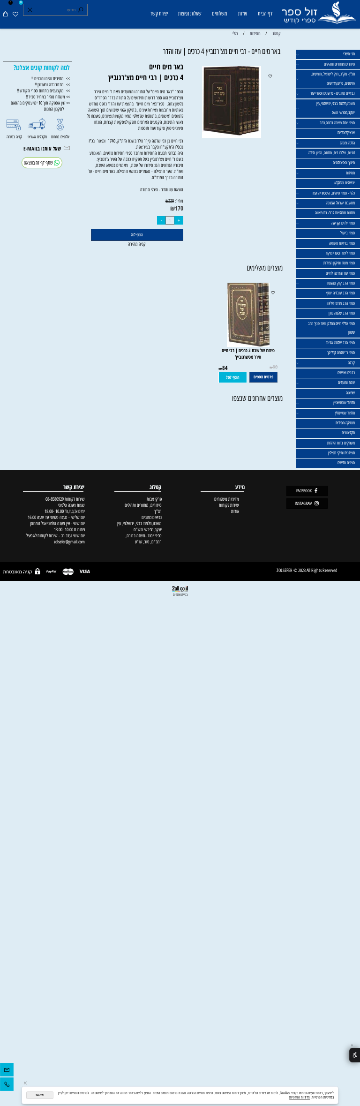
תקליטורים (348, 432)
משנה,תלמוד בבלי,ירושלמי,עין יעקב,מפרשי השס (335, 108)
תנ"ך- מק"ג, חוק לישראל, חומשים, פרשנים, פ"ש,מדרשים (333, 79)
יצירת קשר (159, 13)
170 (179, 208)
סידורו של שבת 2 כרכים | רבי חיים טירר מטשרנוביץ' (248, 353)
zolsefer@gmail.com (68, 542)
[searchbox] (55, 10)
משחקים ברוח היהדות (341, 443)
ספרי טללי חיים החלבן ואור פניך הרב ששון (331, 328)
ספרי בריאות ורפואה (342, 243)
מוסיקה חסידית (345, 423)
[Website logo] (318, 15)
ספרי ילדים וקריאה (343, 223)
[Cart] (5, 14)
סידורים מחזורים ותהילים (339, 64)
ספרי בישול (347, 233)
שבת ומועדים (346, 382)
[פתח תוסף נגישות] (354, 1055)
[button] (232, 378)
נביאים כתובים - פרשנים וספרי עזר (332, 93)
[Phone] (6, 1085)
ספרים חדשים (346, 462)
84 (225, 368)
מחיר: (178, 201)
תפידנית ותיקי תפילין (341, 453)
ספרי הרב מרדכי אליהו (341, 303)
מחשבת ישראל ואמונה (340, 203)
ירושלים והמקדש (344, 183)
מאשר (40, 1095)
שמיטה (350, 393)
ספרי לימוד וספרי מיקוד (340, 253)
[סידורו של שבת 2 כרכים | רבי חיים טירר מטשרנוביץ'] (248, 345)
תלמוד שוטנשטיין (344, 402)
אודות (242, 13)
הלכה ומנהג (347, 143)
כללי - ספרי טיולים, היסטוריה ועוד (333, 193)
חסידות (350, 173)
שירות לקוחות (229, 505)
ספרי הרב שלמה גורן (342, 313)
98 (275, 367)
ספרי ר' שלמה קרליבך (341, 352)
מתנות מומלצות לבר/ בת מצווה (335, 213)
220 (171, 200)
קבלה (351, 363)
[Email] (6, 1071)
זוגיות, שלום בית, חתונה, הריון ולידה (331, 152)
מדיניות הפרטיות (299, 1097)
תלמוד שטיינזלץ (345, 413)
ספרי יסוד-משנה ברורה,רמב (337, 122)
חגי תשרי (349, 54)
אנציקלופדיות (346, 132)
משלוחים (219, 13)
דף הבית (265, 13)
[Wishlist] (15, 14)
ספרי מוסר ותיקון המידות (339, 263)
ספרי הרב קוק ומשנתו (341, 283)
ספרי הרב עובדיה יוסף (340, 293)
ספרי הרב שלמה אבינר (340, 342)
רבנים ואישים (346, 372)
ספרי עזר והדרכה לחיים (340, 273)
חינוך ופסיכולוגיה (344, 162)
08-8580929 (54, 499)
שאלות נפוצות (190, 13)
